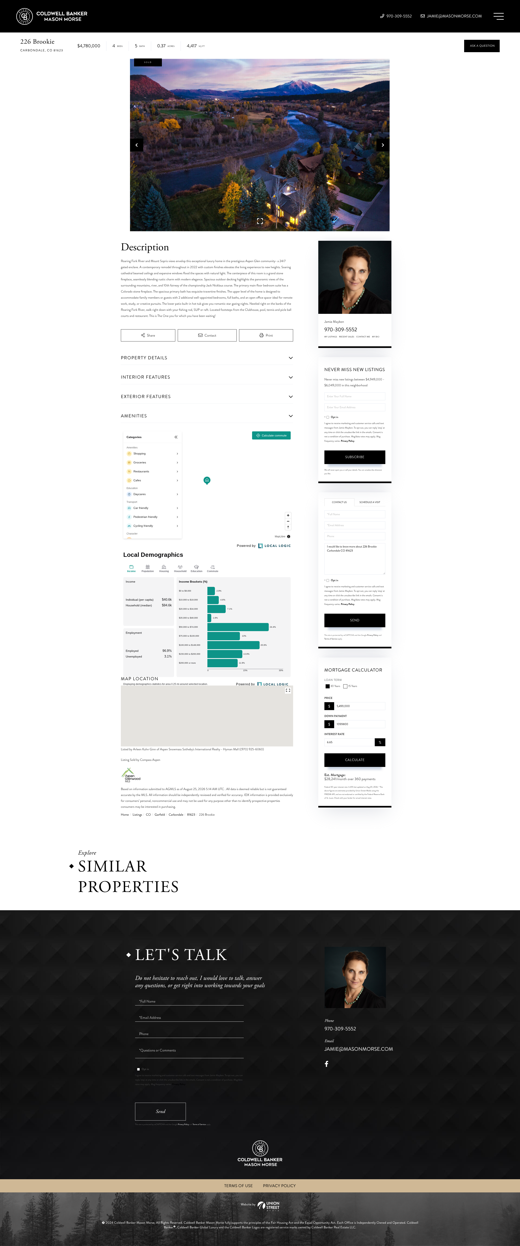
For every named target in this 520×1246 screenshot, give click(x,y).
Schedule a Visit (370, 502)
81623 (191, 814)
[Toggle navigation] (499, 16)
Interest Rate (334, 734)
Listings (137, 814)
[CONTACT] (482, 46)
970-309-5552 (399, 16)
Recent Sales (346, 336)
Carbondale (176, 814)
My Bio (375, 336)
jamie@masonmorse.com (454, 16)
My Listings (330, 336)
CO (148, 814)
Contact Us (339, 502)
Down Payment (335, 716)
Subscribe (354, 457)
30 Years (335, 686)
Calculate (355, 760)
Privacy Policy (347, 441)
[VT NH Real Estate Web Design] (260, 1206)
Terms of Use (238, 1186)
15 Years (352, 686)
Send (355, 620)
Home (125, 814)
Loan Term (333, 680)
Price (328, 698)
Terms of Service (330, 638)
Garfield (160, 814)
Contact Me (363, 336)
